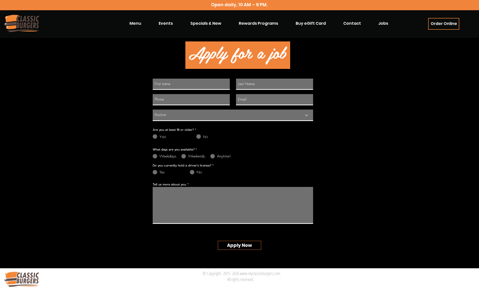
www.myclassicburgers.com (260, 273)
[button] (258, 23)
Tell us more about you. (169, 184)
